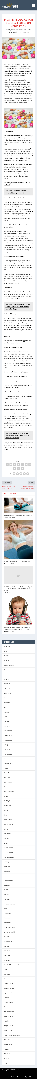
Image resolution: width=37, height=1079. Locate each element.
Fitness (10, 32)
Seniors (6, 946)
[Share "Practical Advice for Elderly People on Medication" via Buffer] (30, 465)
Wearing (6, 1021)
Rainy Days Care (9, 927)
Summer (6, 979)
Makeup (6, 862)
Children (6, 679)
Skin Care (7, 951)
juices (5, 843)
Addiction (7, 646)
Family (6, 745)
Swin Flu (6, 997)
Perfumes (7, 899)
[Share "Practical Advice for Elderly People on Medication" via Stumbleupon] (15, 468)
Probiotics (7, 918)
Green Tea (7, 773)
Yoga (5, 1063)
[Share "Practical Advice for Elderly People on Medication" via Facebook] (7, 465)
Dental (6, 698)
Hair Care (7, 777)
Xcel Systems (31, 1077)
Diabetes (7, 702)
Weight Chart (8, 1026)
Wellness (6, 1040)
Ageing (6, 651)
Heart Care (7, 806)
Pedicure (6, 894)
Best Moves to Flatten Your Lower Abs (17, 561)
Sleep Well (7, 955)
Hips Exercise (8, 820)
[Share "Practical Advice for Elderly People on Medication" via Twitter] (11, 465)
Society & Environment (11, 965)
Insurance (7, 838)
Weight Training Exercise (12, 1035)
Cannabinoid (8, 670)
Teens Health (8, 1002)
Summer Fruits (9, 983)
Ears (5, 717)
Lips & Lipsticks (9, 857)
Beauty (6, 656)
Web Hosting (21, 1077)
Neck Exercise (8, 880)
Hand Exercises (9, 791)
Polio (5, 909)
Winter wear (8, 1044)
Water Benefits (9, 1012)
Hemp (6, 810)
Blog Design (11, 1077)
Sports (6, 969)
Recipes (6, 937)
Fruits (6, 768)
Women (6, 1049)
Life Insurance (8, 852)
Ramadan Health (9, 932)
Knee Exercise (8, 848)
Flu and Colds (8, 763)
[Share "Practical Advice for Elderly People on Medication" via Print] (22, 468)
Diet (5, 707)
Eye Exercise (8, 731)
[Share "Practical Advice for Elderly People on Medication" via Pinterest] (22, 465)
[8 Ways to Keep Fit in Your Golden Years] (18, 505)
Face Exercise (8, 735)
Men (5, 876)
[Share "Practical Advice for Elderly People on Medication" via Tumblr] (18, 465)
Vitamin (6, 1007)
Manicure (7, 866)
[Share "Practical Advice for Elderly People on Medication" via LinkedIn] (26, 465)
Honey (6, 829)
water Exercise (8, 1016)
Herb (5, 815)
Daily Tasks (7, 693)
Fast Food (7, 749)
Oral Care (7, 890)
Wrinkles (6, 1058)
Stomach (7, 974)
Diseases (6, 712)
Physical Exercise (9, 904)
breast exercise (9, 665)
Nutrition (7, 885)
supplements (8, 993)
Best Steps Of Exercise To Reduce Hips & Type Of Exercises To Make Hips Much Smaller (18, 588)
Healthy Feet (8, 801)
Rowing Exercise (9, 941)
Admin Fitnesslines (17, 30)
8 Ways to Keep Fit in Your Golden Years (18, 515)
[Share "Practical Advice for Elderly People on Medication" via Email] (18, 468)
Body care (7, 660)
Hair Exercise (8, 782)
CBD (5, 674)
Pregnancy (7, 913)
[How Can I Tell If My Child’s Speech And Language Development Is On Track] (18, 610)
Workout (7, 1054)
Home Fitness (8, 824)
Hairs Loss (7, 787)
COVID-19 (7, 684)
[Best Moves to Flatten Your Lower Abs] (18, 539)
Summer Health (9, 988)
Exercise (6, 721)
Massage (7, 871)
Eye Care (6, 726)
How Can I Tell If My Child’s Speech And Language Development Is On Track (17, 628)
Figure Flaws (8, 754)
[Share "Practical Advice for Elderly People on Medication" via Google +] (15, 465)
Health (15, 32)
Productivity (8, 923)
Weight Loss (8, 1030)
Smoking (7, 960)
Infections (7, 834)
